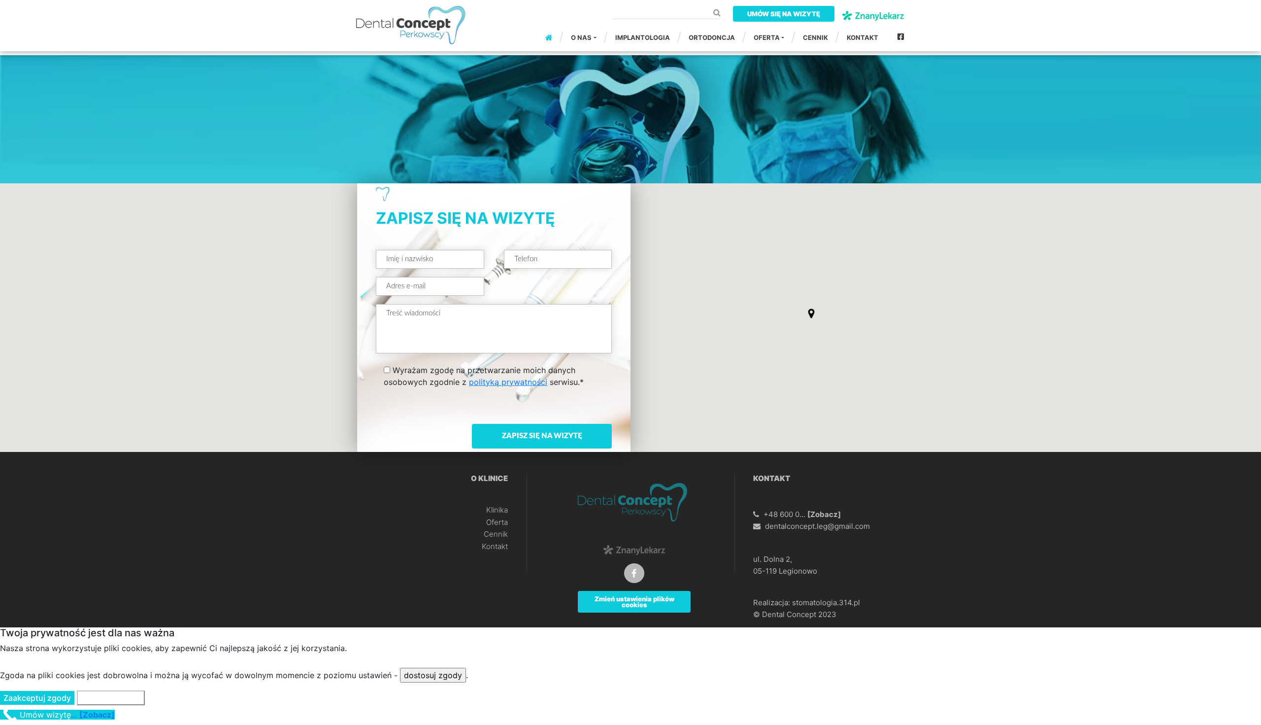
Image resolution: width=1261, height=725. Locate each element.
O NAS (581, 37)
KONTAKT (862, 37)
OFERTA (767, 37)
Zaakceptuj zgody (37, 698)
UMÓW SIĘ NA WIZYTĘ (783, 14)
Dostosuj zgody (111, 698)
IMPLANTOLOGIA (642, 37)
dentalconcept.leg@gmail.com (817, 526)
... (67, 715)
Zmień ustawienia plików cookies (634, 602)
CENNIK (815, 37)
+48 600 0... (802, 514)
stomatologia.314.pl (826, 602)
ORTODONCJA (712, 37)
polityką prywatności (508, 382)
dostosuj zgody (433, 675)
